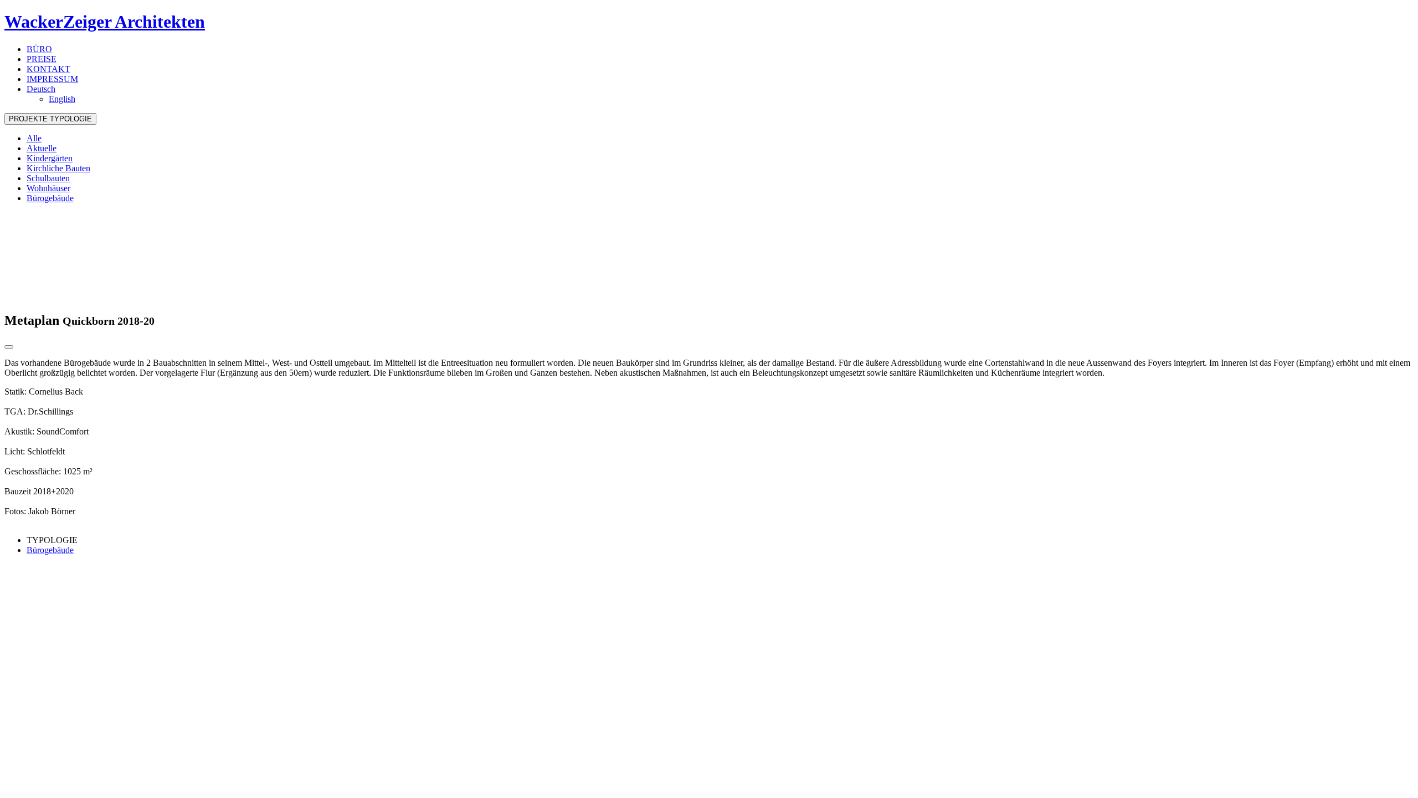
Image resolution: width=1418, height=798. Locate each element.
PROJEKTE (50, 119)
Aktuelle (41, 148)
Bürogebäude (50, 198)
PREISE (41, 59)
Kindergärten (50, 158)
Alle (34, 138)
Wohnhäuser (48, 188)
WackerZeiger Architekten (104, 22)
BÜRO (39, 49)
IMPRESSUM (52, 79)
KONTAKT (48, 69)
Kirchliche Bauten (58, 168)
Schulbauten (48, 178)
